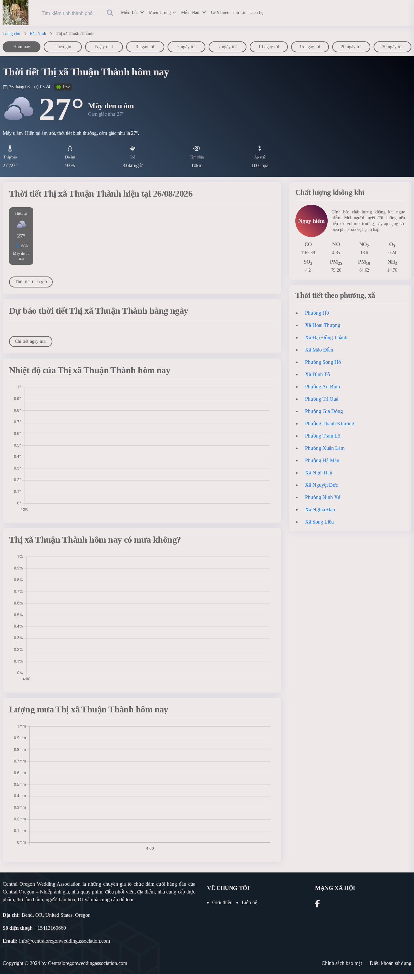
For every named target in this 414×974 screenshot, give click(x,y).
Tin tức (239, 12)
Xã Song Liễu (319, 522)
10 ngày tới (268, 46)
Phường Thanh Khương (329, 423)
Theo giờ (63, 46)
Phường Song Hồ (323, 362)
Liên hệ (256, 12)
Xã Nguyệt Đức (321, 485)
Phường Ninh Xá (322, 497)
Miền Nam (191, 12)
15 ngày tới (310, 46)
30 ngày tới (392, 46)
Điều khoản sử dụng (390, 963)
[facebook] (317, 904)
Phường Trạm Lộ (322, 435)
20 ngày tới (351, 46)
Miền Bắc (129, 12)
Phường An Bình (322, 386)
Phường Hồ (317, 313)
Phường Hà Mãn (322, 460)
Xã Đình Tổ (317, 374)
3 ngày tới (145, 46)
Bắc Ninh (38, 33)
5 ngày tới (186, 46)
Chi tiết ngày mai (31, 341)
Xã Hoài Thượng (322, 325)
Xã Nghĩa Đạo (320, 509)
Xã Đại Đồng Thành (326, 337)
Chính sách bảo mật (341, 963)
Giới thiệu (220, 12)
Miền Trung (160, 12)
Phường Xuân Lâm (324, 448)
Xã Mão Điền (319, 349)
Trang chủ (11, 33)
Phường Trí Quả (321, 399)
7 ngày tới (227, 46)
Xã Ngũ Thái (318, 472)
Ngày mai (104, 46)
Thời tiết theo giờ (31, 281)
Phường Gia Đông (324, 411)
